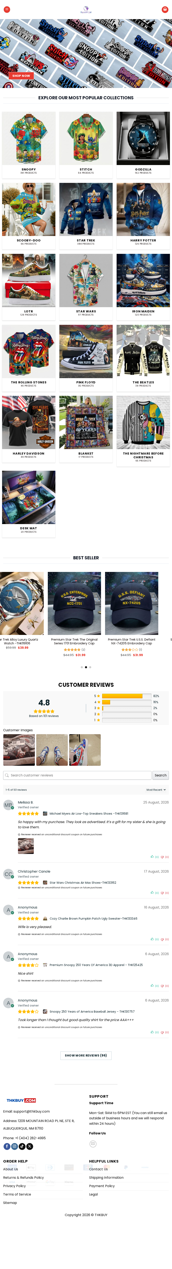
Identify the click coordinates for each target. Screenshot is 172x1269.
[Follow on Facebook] (7, 1146)
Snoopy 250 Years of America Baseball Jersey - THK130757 (92, 1011)
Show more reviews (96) (86, 1055)
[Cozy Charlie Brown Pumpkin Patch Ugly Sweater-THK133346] (45, 918)
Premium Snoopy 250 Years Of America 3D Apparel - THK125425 (96, 965)
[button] (7, 9)
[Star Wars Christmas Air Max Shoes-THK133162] (45, 883)
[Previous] (9, 53)
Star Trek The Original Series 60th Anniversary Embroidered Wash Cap (143, 643)
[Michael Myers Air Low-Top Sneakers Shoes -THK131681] (45, 813)
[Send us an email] (93, 1144)
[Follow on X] (29, 1146)
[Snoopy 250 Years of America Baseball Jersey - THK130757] (45, 1011)
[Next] (163, 53)
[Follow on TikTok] (22, 1146)
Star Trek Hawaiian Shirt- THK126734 (28, 641)
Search (161, 775)
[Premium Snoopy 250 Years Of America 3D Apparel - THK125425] (45, 965)
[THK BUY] (86, 9)
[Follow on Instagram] (14, 1146)
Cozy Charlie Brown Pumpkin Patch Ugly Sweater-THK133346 (93, 918)
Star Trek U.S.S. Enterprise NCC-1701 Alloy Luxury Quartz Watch (86, 641)
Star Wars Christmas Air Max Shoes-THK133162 (83, 883)
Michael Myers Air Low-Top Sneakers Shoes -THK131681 (89, 813)
